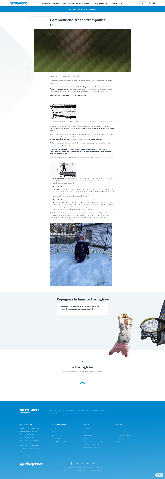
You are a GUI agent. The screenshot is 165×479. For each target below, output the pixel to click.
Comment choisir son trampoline (93, 441)
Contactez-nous (117, 3)
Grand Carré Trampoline (29, 440)
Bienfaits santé (56, 438)
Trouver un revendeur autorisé (92, 444)
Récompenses (88, 435)
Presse (86, 438)
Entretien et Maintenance (123, 435)
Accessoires (56, 3)
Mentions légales (64, 470)
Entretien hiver (120, 438)
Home (31, 15)
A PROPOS (87, 429)
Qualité (54, 432)
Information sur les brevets (79, 470)
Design (54, 435)
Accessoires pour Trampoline (30, 448)
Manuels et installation (123, 429)
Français (142, 3)
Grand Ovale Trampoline (29, 437)
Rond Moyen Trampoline (28, 431)
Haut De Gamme (68, 3)
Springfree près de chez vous (92, 448)
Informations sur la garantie (124, 432)
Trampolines (45, 3)
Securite (54, 429)
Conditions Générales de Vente (97, 470)
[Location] (150, 3)
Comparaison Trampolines (29, 445)
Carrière (86, 432)
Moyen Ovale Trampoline (29, 434)
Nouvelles (36, 15)
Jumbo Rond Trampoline (28, 443)
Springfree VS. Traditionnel (59, 441)
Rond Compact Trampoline (29, 428)
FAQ (118, 441)
